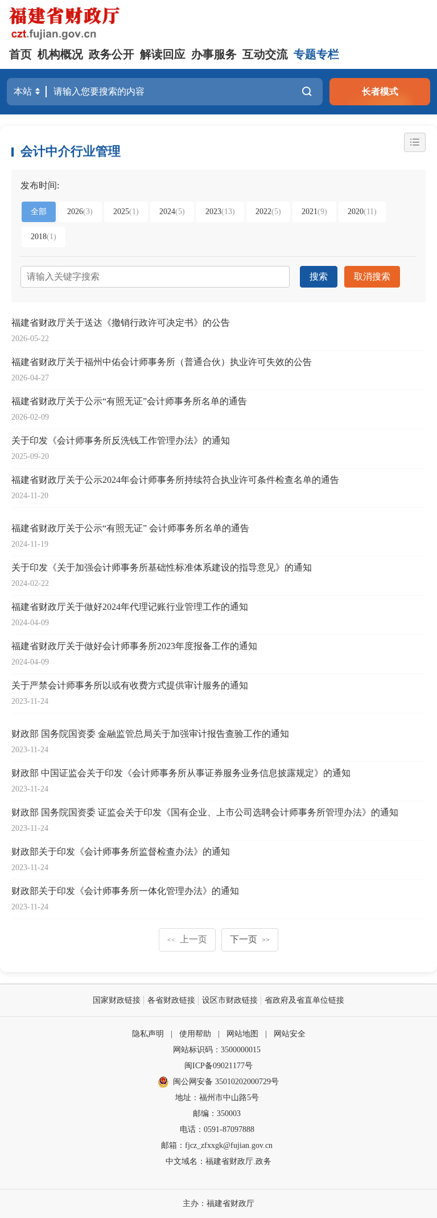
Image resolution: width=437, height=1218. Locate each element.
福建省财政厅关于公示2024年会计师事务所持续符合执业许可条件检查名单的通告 (175, 480)
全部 (39, 211)
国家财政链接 (117, 1000)
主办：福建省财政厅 (218, 1203)
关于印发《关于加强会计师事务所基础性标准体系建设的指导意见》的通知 (161, 567)
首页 (20, 54)
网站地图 (242, 1034)
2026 (80, 211)
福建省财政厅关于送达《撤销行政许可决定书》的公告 (120, 322)
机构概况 (60, 54)
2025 (126, 211)
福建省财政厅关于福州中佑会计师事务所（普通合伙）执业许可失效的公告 (161, 362)
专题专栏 (316, 54)
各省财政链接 (171, 1000)
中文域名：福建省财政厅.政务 (218, 1161)
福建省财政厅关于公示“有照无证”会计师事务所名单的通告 (129, 401)
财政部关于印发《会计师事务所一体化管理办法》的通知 (125, 891)
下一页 (250, 939)
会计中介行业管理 (70, 151)
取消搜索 (372, 276)
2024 (172, 211)
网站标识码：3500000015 (217, 1049)
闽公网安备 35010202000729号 (226, 1081)
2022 (268, 211)
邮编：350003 (217, 1113)
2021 (314, 211)
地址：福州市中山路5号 (217, 1097)
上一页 (187, 939)
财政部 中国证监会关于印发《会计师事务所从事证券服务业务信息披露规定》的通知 (181, 773)
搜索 (319, 276)
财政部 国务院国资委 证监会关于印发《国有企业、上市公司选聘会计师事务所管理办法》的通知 (204, 812)
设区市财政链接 (230, 1000)
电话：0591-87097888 (217, 1129)
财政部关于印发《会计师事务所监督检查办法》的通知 (120, 851)
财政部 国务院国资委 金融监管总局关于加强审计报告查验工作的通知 (150, 734)
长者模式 (380, 91)
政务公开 (111, 54)
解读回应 (162, 54)
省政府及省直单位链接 (304, 1000)
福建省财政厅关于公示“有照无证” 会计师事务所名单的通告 (130, 528)
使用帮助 (195, 1034)
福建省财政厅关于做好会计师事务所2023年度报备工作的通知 (134, 646)
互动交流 (265, 54)
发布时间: (39, 185)
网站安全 (290, 1034)
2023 (220, 211)
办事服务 (214, 54)
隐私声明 (148, 1034)
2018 (43, 236)
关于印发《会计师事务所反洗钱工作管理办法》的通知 (120, 440)
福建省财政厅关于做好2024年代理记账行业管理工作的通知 (129, 607)
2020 (362, 211)
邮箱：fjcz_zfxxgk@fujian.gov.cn (217, 1145)
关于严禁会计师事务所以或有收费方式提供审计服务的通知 (129, 685)
